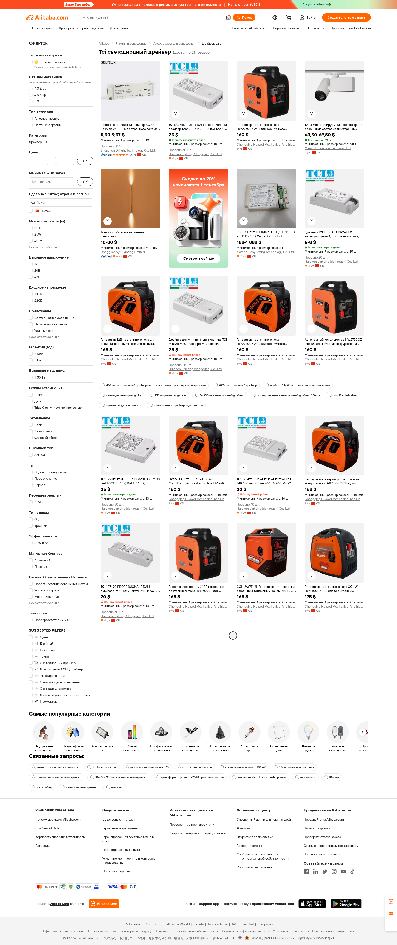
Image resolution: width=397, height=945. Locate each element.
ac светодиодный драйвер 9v (149, 767)
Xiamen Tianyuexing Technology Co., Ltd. (266, 252)
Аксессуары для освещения (174, 43)
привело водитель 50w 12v (123, 405)
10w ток (334, 777)
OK (85, 161)
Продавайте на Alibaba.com (324, 819)
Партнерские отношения (322, 854)
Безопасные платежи (118, 819)
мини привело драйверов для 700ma (178, 405)
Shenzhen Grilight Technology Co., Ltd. (128, 150)
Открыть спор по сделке (255, 837)
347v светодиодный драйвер (238, 385)
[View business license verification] (240, 938)
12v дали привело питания (296, 767)
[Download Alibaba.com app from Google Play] (346, 903)
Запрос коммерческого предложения (198, 833)
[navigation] (61, 372)
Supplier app (209, 904)
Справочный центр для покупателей (264, 819)
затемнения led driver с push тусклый (261, 777)
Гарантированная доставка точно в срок (128, 839)
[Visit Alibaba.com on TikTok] (352, 871)
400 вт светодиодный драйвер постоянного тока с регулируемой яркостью (156, 385)
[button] (228, 17)
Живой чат (244, 828)
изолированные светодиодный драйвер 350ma (289, 395)
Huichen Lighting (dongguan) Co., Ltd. (195, 154)
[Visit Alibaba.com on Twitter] (325, 871)
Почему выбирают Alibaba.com (58, 819)
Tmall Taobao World (176, 924)
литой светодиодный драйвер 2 (57, 767)
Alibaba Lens (59, 904)
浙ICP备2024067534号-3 (316, 938)
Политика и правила (117, 871)
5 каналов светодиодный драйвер (59, 777)
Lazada (199, 924)
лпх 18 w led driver (345, 395)
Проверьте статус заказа (322, 837)
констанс (117, 787)
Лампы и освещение (131, 43)
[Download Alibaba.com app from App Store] (312, 903)
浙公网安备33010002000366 (273, 938)
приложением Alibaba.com (273, 904)
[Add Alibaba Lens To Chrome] (104, 903)
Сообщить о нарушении (254, 867)
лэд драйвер (45, 787)
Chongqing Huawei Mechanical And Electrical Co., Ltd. (266, 144)
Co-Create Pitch (47, 828)
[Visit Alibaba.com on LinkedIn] (315, 871)
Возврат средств (249, 845)
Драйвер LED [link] (212, 43)
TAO (234, 924)
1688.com (151, 924)
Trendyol (247, 924)
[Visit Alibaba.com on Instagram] (334, 871)
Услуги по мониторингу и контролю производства (128, 860)
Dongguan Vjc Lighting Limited (123, 252)
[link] (391, 901)
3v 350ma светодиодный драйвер (222, 395)
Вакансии (42, 845)
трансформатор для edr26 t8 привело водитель (192, 777)
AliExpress (133, 924)
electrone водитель (104, 767)
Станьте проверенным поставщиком (331, 845)
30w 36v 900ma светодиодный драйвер (121, 777)
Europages (265, 924)
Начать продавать (317, 828)
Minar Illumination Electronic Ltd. (328, 148)
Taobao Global (217, 924)
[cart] (289, 18)
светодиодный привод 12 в (123, 395)
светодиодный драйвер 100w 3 (245, 767)
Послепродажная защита (121, 850)
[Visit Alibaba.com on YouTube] (343, 871)
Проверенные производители (192, 824)
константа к (308, 777)
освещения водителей (197, 767)
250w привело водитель (170, 395)
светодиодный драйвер (81, 787)
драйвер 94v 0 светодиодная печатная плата (300, 385)
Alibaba (104, 43)
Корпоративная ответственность (60, 837)
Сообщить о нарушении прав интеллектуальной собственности (263, 856)
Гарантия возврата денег (120, 828)
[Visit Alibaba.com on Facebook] (306, 871)
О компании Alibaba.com (54, 810)
